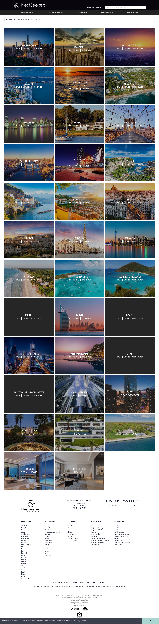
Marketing (107, 13)
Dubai (23, 574)
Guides (116, 538)
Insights (93, 532)
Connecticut (25, 540)
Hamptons (24, 528)
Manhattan (24, 526)
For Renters (117, 530)
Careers (70, 530)
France (23, 549)
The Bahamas (25, 568)
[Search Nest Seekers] (145, 8)
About (70, 526)
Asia (46, 553)
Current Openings (73, 538)
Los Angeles (25, 530)
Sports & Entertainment (121, 534)
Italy (22, 551)
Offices (70, 532)
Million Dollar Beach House (100, 540)
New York (48, 534)
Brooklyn (24, 543)
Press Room (71, 534)
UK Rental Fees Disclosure (80, 605)
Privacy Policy (72, 540)
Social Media (95, 534)
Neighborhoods (119, 540)
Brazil (23, 576)
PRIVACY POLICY (99, 582)
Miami (23, 532)
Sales (18, 48)
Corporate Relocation (121, 536)
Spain (23, 555)
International (49, 528)
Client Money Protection (79, 604)
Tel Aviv (47, 551)
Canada (24, 564)
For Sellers (117, 528)
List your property (96, 526)
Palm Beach (25, 536)
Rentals (26, 48)
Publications (95, 545)
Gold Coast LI (25, 534)
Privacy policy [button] (79, 621)
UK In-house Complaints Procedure (79, 600)
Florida (47, 538)
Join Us (70, 536)
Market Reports (119, 545)
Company (83, 13)
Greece (23, 557)
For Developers (119, 532)
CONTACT (74, 582)
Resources (132, 13)
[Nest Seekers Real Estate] (28, 6)
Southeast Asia (26, 578)
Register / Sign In (94, 7)
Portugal (24, 553)
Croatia (23, 562)
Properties (27, 13)
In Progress (48, 526)
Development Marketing (52, 532)
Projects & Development (98, 528)
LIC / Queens (25, 547)
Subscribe (133, 506)
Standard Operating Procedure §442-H (79, 599)
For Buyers (117, 526)
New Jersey (25, 538)
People (70, 528)
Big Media (94, 536)
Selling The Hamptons (98, 538)
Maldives (48, 555)
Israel (23, 572)
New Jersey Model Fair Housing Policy (79, 602)
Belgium (23, 559)
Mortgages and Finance (122, 543)
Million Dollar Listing (97, 543)
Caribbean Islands (27, 570)
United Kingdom (26, 545)
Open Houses (36, 48)
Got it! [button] (150, 621)
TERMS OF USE (85, 582)
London (47, 536)
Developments (56, 13)
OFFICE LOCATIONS (61, 582)
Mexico (23, 566)
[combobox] (124, 7)
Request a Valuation (97, 530)
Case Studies (49, 530)
